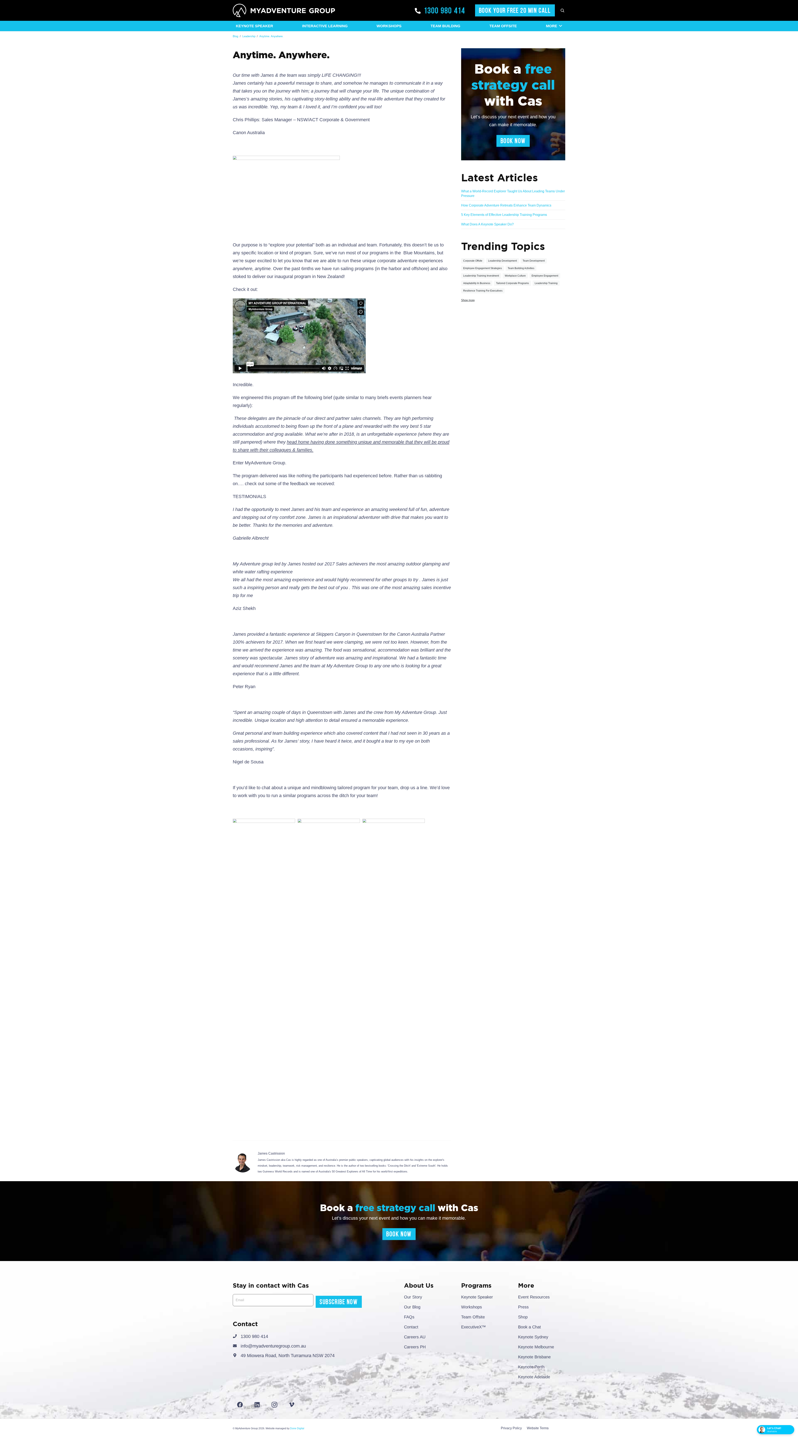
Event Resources (534, 1297)
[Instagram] (274, 1404)
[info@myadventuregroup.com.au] (237, 1346)
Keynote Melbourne (536, 1347)
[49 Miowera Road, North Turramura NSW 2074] (237, 1356)
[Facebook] (240, 1404)
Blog (235, 36)
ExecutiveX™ (473, 1327)
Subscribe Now (339, 1301)
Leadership (248, 36)
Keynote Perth (531, 1367)
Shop (523, 1317)
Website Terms (538, 1428)
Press (523, 1307)
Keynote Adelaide (534, 1377)
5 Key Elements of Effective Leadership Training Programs (504, 214)
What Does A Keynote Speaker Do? (487, 224)
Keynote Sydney (533, 1337)
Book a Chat (529, 1327)
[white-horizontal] (284, 10)
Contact (411, 1327)
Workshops (471, 1307)
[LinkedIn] (257, 1404)
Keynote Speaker (477, 1297)
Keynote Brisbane (534, 1357)
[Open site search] (562, 10)
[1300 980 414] (237, 1336)
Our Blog (412, 1307)
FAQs (409, 1317)
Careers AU (414, 1337)
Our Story (413, 1297)
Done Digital (297, 1428)
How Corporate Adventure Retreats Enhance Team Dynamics (506, 205)
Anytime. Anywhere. (271, 36)
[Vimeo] (291, 1404)
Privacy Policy (511, 1428)
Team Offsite (473, 1317)
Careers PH (415, 1347)
